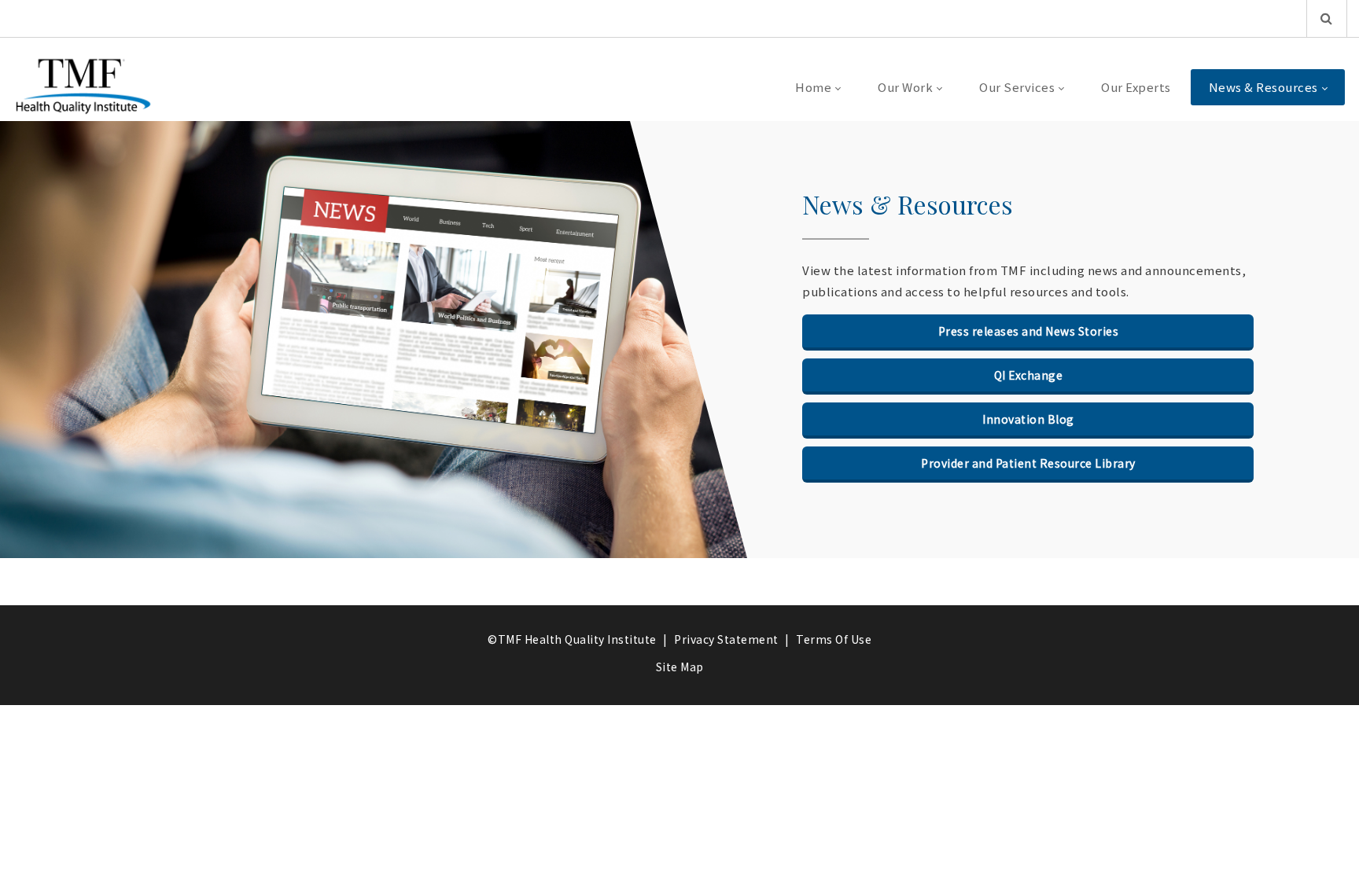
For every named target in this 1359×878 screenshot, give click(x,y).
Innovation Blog (1028, 419)
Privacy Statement (726, 639)
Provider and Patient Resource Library (1028, 463)
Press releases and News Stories (1028, 331)
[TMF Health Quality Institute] (83, 87)
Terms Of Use (833, 639)
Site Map (680, 666)
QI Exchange (1028, 375)
